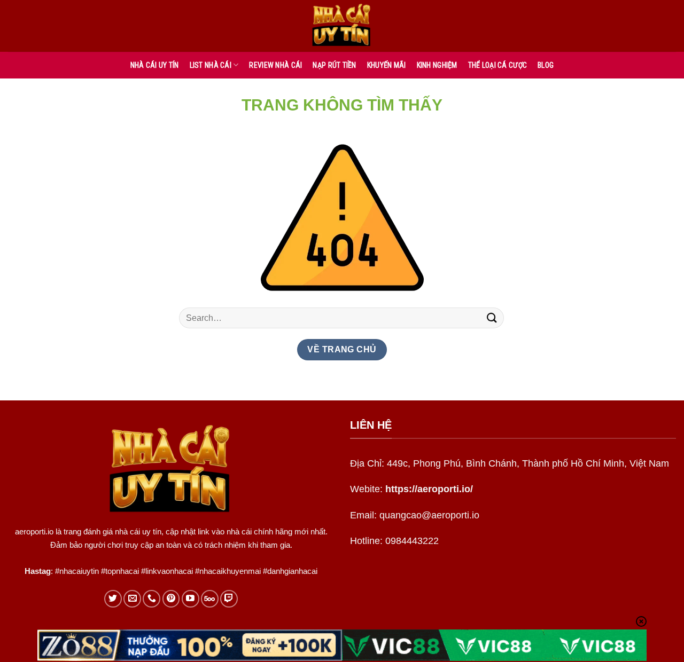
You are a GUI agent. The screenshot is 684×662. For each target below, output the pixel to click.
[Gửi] (492, 318)
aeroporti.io (34, 531)
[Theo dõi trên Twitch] (229, 599)
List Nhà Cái (210, 65)
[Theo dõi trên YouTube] (190, 599)
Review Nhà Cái (275, 65)
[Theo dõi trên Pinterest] (171, 599)
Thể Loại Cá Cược (497, 65)
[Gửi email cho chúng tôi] (132, 599)
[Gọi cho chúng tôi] (151, 599)
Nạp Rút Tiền (334, 65)
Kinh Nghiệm (437, 65)
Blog (546, 65)
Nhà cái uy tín (154, 65)
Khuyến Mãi (386, 65)
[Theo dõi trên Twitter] (113, 599)
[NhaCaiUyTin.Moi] (342, 26)
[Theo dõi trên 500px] (210, 599)
